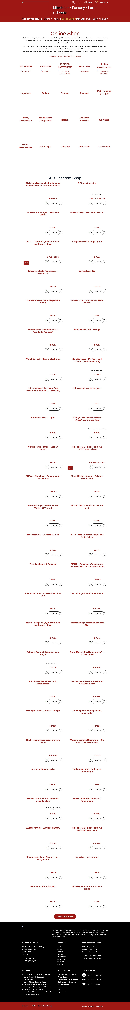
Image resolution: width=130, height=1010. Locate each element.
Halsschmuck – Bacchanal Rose (43, 535)
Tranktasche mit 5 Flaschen (43, 564)
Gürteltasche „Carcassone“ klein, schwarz (87, 301)
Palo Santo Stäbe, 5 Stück (43, 886)
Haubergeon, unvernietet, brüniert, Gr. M (43, 741)
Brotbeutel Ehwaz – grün (43, 417)
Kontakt (102, 19)
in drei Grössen (97, 194)
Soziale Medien (88, 970)
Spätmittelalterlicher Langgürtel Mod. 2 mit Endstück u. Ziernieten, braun (43, 390)
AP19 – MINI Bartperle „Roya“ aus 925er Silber (87, 536)
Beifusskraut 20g (87, 271)
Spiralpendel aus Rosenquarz (87, 388)
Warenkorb (103, 2)
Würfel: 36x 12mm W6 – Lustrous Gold (87, 506)
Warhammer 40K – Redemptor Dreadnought (87, 770)
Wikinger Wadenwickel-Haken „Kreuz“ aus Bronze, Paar (87, 418)
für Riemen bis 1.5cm (53, 663)
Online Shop (67, 19)
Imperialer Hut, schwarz (87, 857)
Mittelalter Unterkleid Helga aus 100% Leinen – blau (87, 448)
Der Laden (81, 19)
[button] (65, 916)
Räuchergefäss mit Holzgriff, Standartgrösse (43, 682)
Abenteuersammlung (97, 370)
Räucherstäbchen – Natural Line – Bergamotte (43, 858)
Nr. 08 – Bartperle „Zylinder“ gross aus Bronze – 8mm (43, 624)
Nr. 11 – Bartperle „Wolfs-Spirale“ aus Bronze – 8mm (43, 243)
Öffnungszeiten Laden (91, 943)
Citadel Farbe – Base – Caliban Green (43, 448)
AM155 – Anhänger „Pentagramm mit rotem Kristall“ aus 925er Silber (87, 565)
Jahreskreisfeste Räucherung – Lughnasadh (43, 272)
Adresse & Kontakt (30, 943)
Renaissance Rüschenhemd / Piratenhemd (87, 799)
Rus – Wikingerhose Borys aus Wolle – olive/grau (43, 506)
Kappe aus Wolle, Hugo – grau (87, 242)
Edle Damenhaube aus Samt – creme (87, 887)
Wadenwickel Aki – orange (87, 329)
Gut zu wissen (76, 56)
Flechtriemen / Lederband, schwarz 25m (87, 624)
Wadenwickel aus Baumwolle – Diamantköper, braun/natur (87, 741)
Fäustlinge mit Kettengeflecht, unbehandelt (87, 711)
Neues (38, 19)
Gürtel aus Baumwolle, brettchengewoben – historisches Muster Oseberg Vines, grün (43, 185)
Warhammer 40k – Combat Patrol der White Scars (87, 682)
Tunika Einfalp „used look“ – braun (87, 212)
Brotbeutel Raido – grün (43, 769)
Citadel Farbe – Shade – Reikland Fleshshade (87, 477)
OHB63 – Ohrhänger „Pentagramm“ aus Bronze (43, 477)
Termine (46, 19)
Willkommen (28, 19)
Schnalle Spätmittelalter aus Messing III (43, 653)
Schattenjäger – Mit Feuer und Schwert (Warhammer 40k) (87, 360)
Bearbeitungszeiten (56, 56)
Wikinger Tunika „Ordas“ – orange (43, 710)
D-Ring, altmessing (87, 183)
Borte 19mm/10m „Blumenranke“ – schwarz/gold (87, 653)
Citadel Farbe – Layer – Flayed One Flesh (43, 301)
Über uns (92, 19)
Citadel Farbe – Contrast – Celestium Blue (43, 594)
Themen (57, 19)
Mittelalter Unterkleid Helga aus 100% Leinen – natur (87, 829)
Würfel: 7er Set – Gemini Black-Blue (43, 359)
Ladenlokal (67, 935)
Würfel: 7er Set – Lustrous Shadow (43, 828)
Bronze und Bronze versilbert (97, 429)
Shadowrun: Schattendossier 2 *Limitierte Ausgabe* (43, 330)
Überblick (61, 943)
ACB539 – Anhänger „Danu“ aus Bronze (43, 213)
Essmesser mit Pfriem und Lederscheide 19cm (43, 799)
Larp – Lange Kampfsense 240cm (87, 593)
